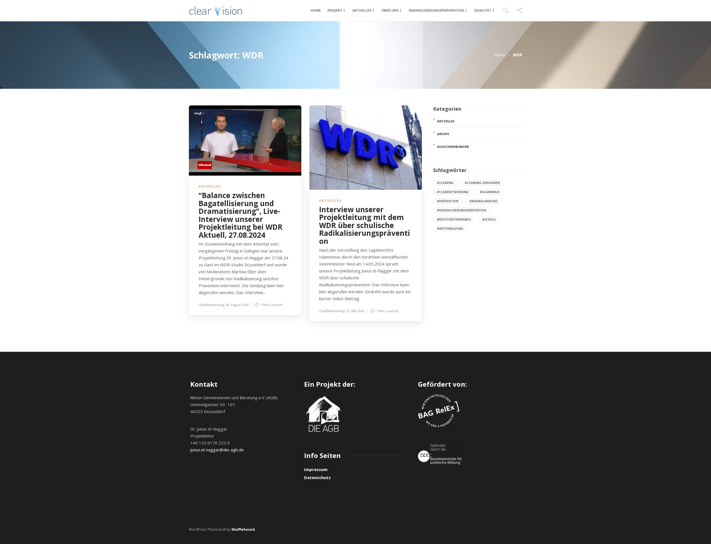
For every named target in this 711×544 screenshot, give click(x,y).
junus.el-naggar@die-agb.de (217, 449)
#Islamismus (489, 192)
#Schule (489, 219)
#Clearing (445, 183)
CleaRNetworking (211, 305)
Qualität (482, 10)
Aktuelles (361, 10)
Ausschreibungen (453, 147)
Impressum (315, 469)
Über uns (390, 10)
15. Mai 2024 (355, 311)
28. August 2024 (237, 305)
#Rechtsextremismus (454, 219)
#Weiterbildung (450, 229)
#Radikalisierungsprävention (461, 210)
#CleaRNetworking (453, 192)
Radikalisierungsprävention (436, 10)
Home (316, 10)
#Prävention (447, 201)
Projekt (334, 10)
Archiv (443, 134)
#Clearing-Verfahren (482, 183)
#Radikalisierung (483, 201)
